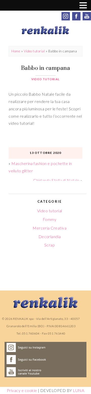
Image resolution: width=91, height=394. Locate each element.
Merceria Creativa (49, 227)
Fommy (49, 219)
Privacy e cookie (22, 390)
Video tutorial (34, 51)
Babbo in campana (45, 68)
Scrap (49, 244)
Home (15, 51)
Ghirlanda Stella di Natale (56, 180)
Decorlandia (49, 236)
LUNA (78, 390)
